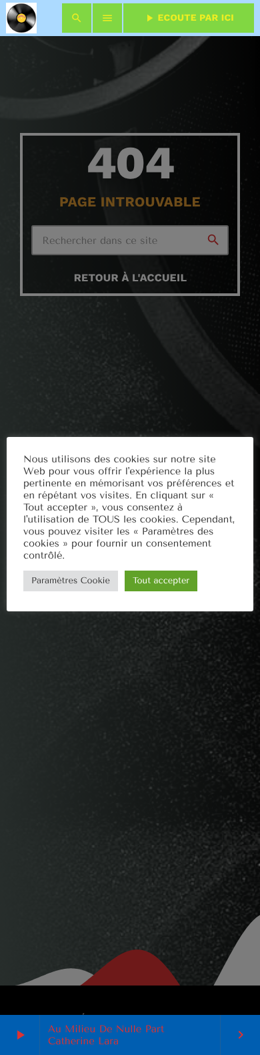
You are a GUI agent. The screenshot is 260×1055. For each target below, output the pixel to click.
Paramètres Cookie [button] (70, 581)
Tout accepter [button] (161, 581)
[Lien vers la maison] (21, 18)
